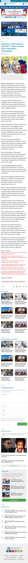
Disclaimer (21, 555)
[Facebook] (7, 551)
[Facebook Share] (14, 286)
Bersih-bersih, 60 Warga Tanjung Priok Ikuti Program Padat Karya (15, 527)
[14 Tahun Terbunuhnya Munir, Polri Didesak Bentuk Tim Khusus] (14, 445)
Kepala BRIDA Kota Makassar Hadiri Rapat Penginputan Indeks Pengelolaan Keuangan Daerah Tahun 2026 (14, 257)
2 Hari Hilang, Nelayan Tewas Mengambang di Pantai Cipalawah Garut (12, 461)
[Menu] (2, 4)
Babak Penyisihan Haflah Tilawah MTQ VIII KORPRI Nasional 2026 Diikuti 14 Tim (13, 253)
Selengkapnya (13, 465)
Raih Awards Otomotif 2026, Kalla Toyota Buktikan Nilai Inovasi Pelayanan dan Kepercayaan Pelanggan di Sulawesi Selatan (18, 487)
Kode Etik (6, 555)
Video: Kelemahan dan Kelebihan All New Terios (14, 522)
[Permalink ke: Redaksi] (2, 54)
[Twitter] (10, 551)
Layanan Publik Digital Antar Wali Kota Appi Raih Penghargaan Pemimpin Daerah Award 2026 (13, 265)
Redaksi (5, 53)
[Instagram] (15, 551)
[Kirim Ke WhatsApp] (26, 286)
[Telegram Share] (23, 286)
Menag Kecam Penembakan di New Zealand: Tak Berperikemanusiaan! (15, 533)
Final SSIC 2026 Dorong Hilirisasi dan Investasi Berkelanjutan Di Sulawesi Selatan (12, 261)
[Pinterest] (13, 551)
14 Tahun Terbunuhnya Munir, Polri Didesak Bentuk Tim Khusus (13, 456)
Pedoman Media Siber (11, 557)
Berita (2, 41)
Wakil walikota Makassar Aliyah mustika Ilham (13, 281)
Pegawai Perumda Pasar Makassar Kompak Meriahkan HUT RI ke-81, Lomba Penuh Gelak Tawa (13, 268)
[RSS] (21, 551)
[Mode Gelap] (23, 4)
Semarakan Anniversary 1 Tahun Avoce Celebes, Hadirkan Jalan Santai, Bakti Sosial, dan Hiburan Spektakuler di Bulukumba (18, 494)
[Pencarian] (26, 4)
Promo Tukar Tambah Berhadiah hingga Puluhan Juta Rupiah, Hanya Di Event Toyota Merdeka (18, 480)
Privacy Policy (13, 555)
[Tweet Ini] (17, 286)
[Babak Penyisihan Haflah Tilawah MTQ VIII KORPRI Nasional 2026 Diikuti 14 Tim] (7, 296)
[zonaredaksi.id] (10, 4)
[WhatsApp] (18, 551)
